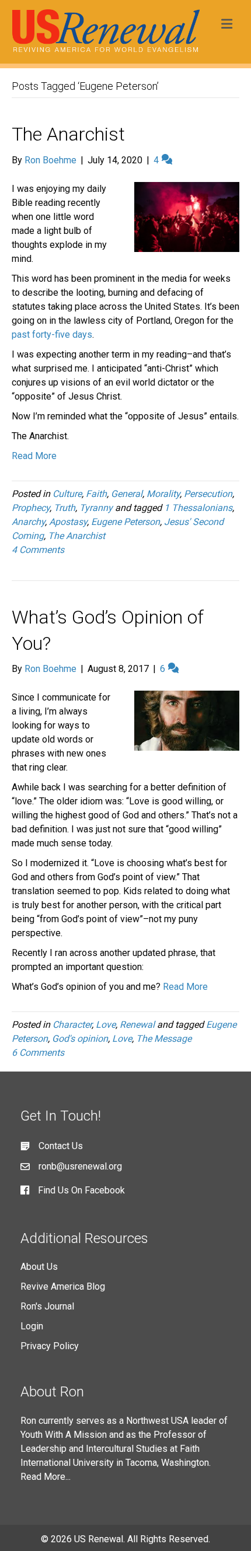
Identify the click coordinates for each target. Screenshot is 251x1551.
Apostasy (68, 521)
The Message (163, 1038)
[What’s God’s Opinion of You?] (186, 720)
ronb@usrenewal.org (80, 1166)
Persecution (208, 493)
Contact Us (61, 1145)
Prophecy (31, 507)
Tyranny (96, 507)
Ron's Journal (47, 1306)
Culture (67, 493)
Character (72, 1024)
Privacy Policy (49, 1346)
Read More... (45, 1476)
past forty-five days (52, 334)
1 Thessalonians (198, 507)
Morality (163, 493)
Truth (64, 507)
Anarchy (28, 521)
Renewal (137, 1024)
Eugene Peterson (125, 521)
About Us (39, 1266)
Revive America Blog (62, 1286)
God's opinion (80, 1038)
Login (31, 1326)
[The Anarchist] (186, 216)
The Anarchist (68, 134)
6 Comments (38, 1052)
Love (106, 1024)
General (126, 493)
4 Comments (38, 549)
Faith (96, 493)
